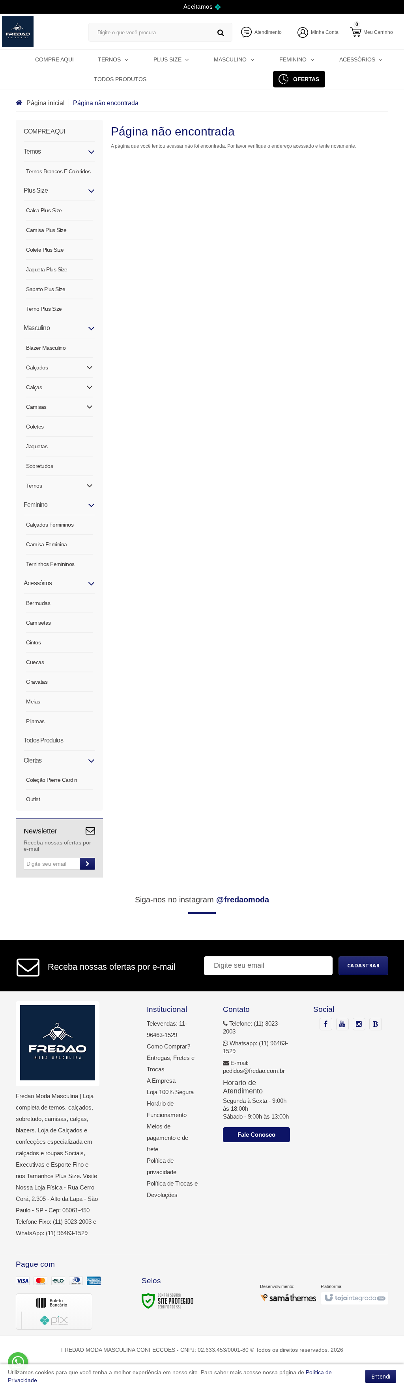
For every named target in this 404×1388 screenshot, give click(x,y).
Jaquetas (36, 446)
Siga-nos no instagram (202, 899)
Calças (34, 387)
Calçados (37, 367)
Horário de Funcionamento (167, 1109)
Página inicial (45, 103)
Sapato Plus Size (45, 289)
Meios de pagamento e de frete (167, 1137)
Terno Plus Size (44, 309)
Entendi (380, 1376)
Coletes (35, 426)
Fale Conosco (256, 1134)
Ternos (34, 485)
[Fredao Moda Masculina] (37, 31)
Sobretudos (39, 466)
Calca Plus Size (44, 210)
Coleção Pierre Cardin (51, 780)
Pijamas (35, 721)
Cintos (33, 642)
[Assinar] (87, 864)
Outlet (33, 799)
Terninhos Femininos (50, 564)
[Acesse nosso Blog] (375, 1024)
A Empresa (161, 1080)
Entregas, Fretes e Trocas (171, 1063)
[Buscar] (221, 32)
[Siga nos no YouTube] (342, 1024)
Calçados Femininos (49, 524)
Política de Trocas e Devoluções (172, 1189)
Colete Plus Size (45, 250)
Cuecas (35, 662)
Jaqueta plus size (46, 269)
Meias (33, 701)
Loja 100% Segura (170, 1092)
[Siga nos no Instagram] (359, 1024)
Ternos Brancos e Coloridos (58, 171)
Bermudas (38, 603)
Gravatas (36, 682)
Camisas (36, 407)
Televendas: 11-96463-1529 (167, 1029)
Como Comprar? (168, 1046)
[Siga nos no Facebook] (326, 1024)
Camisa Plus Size (46, 230)
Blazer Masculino (45, 348)
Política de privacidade (161, 1166)
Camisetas (38, 623)
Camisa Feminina (46, 544)
